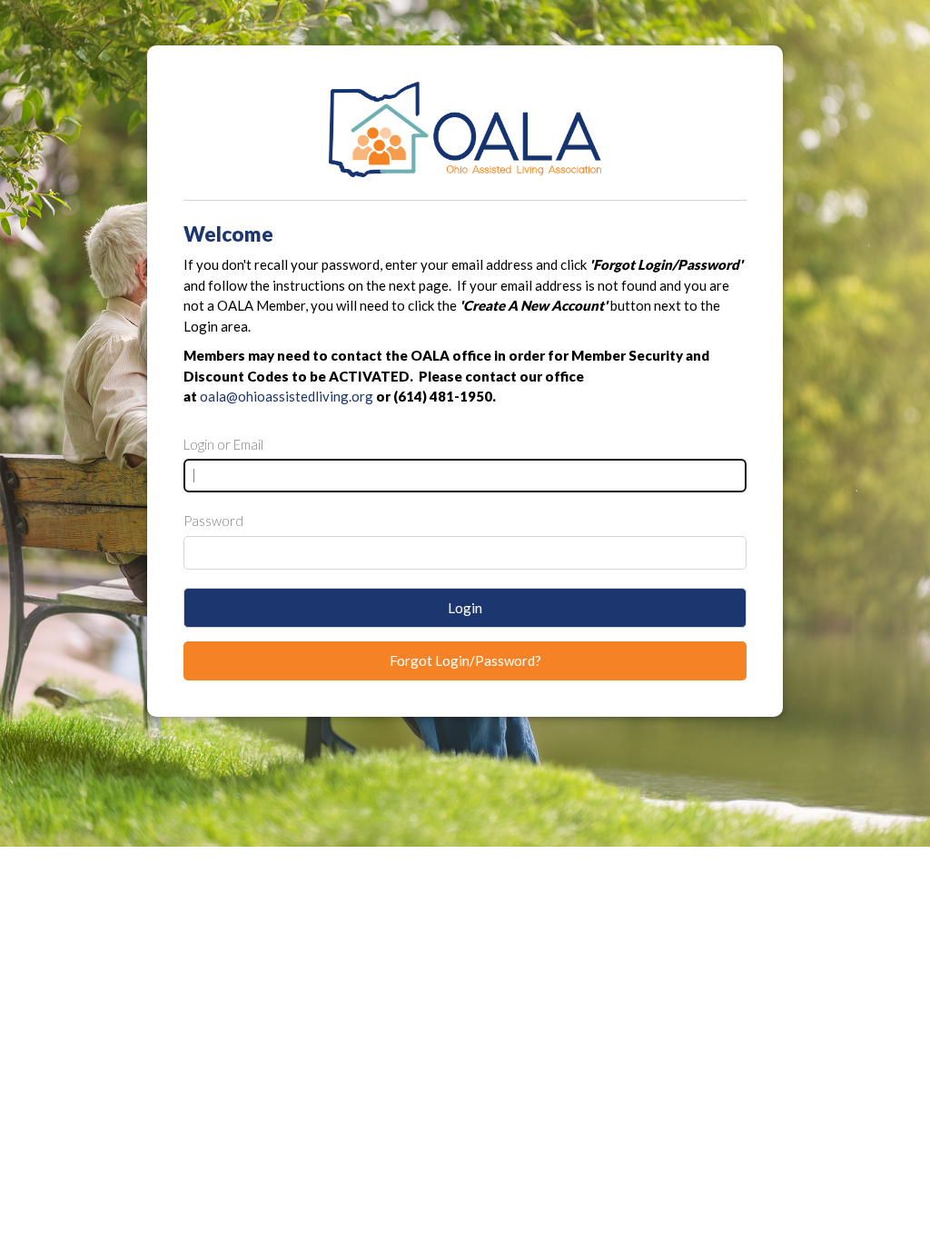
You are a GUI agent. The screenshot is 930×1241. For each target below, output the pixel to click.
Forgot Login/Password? (465, 660)
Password (213, 520)
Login (465, 608)
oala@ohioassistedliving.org (286, 396)
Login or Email (223, 444)
